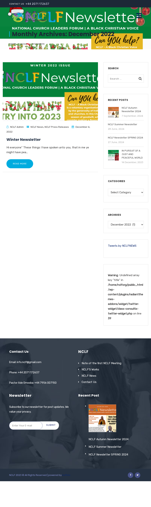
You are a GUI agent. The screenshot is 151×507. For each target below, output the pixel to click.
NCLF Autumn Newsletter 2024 (109, 439)
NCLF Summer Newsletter (105, 446)
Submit (51, 425)
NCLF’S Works (90, 369)
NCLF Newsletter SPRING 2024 (108, 454)
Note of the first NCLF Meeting (101, 363)
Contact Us (89, 382)
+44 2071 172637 (37, 4)
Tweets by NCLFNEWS (122, 245)
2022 (24, 44)
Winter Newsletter (23, 139)
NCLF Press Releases (57, 126)
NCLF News (37, 126)
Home (12, 44)
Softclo (66, 475)
